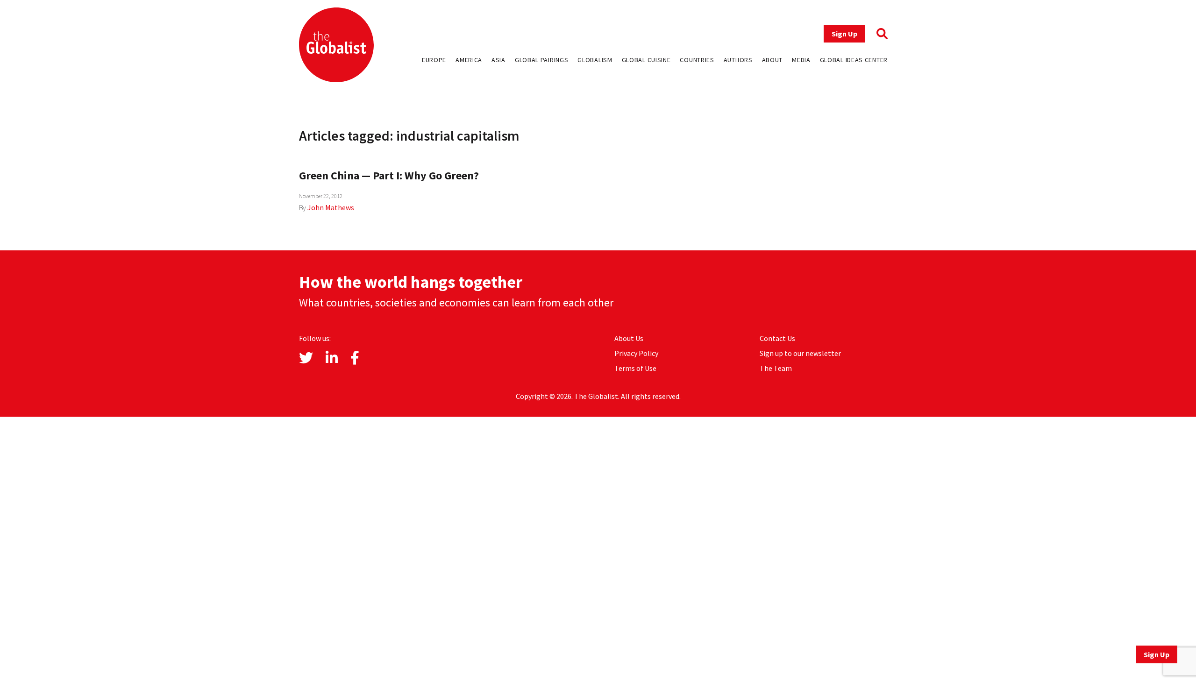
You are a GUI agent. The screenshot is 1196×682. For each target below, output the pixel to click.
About (772, 60)
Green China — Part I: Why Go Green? (389, 175)
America (469, 60)
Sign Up (844, 33)
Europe (434, 60)
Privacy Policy (636, 353)
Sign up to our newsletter (800, 353)
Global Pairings (542, 60)
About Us (628, 338)
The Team (776, 368)
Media (801, 60)
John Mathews (330, 207)
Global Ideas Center (854, 60)
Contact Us (777, 338)
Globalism (594, 60)
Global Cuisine (646, 60)
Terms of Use (635, 368)
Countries (697, 60)
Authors (738, 60)
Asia (498, 60)
